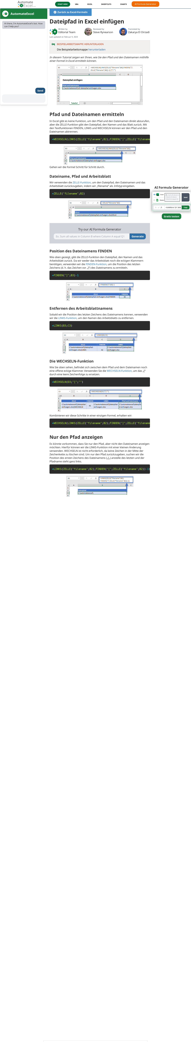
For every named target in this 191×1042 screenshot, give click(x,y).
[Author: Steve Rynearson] (88, 32)
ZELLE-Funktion (82, 182)
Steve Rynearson (103, 32)
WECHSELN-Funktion (119, 371)
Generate (138, 236)
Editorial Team (66, 32)
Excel (89, 4)
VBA (76, 4)
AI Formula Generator (145, 4)
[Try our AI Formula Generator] (171, 201)
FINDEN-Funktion (96, 264)
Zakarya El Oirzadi (139, 32)
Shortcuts (106, 4)
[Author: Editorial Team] (53, 32)
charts (123, 4)
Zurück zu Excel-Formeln (72, 12)
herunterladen (97, 49)
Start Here (63, 4)
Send (40, 90)
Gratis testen (171, 216)
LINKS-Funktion (67, 318)
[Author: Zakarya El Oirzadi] (123, 32)
